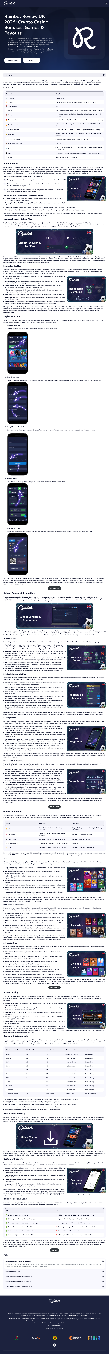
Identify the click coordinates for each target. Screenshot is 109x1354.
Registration (13, 60)
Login (31, 60)
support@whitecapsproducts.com (65, 1323)
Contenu (8, 75)
